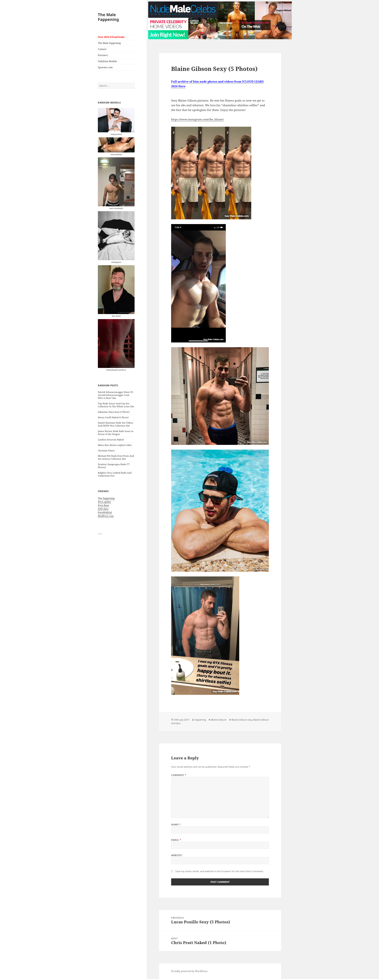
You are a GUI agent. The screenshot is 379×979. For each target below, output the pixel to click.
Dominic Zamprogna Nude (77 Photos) (114, 466)
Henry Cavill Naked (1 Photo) (113, 417)
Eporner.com (105, 67)
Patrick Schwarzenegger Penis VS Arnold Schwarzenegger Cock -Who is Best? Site (115, 395)
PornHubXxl (105, 512)
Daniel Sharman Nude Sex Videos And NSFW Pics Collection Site (115, 424)
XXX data (103, 509)
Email (176, 840)
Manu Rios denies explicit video (115, 445)
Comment (178, 775)
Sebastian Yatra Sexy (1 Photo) (113, 411)
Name (176, 824)
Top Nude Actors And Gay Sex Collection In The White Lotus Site (116, 405)
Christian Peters (106, 450)
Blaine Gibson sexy (242, 719)
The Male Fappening (108, 17)
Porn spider (104, 501)
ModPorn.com (106, 516)
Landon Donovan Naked (111, 439)
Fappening (200, 719)
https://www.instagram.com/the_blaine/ (197, 119)
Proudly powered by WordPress (189, 971)
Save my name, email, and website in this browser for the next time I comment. (219, 871)
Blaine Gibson (219, 719)
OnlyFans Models (107, 61)
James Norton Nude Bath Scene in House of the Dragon (115, 433)
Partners (103, 55)
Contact (102, 49)
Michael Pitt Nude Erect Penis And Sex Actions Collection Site (116, 457)
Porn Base (103, 505)
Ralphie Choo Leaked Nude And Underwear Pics (114, 474)
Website (176, 855)
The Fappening (106, 498)
